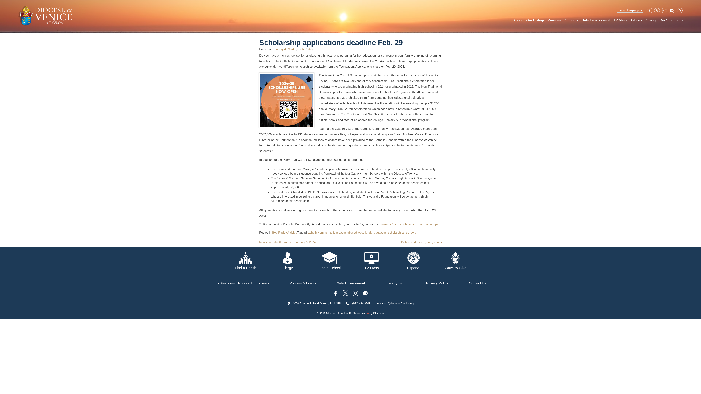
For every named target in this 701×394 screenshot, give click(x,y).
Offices (636, 20)
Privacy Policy (437, 283)
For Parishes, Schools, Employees (242, 283)
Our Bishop (535, 20)
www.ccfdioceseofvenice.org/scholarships (409, 224)
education (380, 232)
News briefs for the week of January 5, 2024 (287, 242)
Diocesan (378, 313)
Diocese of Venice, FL (339, 313)
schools (411, 232)
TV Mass (620, 20)
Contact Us (477, 283)
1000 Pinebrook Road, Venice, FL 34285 (317, 303)
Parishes (555, 20)
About (518, 20)
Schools (571, 20)
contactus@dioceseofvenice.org (395, 303)
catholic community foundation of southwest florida (339, 232)
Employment (395, 283)
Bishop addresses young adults (421, 242)
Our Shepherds (671, 20)
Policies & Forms (303, 283)
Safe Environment (596, 20)
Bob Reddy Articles (284, 232)
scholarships (396, 232)
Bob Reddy (305, 49)
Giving (651, 20)
